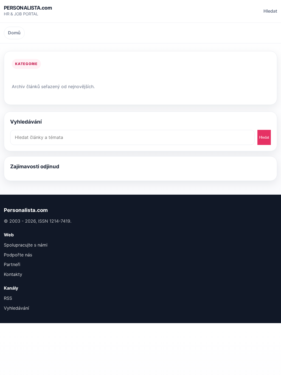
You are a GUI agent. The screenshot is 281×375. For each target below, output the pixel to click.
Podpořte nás (18, 255)
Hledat (270, 11)
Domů (14, 32)
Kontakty (13, 274)
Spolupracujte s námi (25, 245)
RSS (8, 298)
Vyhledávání (16, 308)
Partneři (12, 264)
